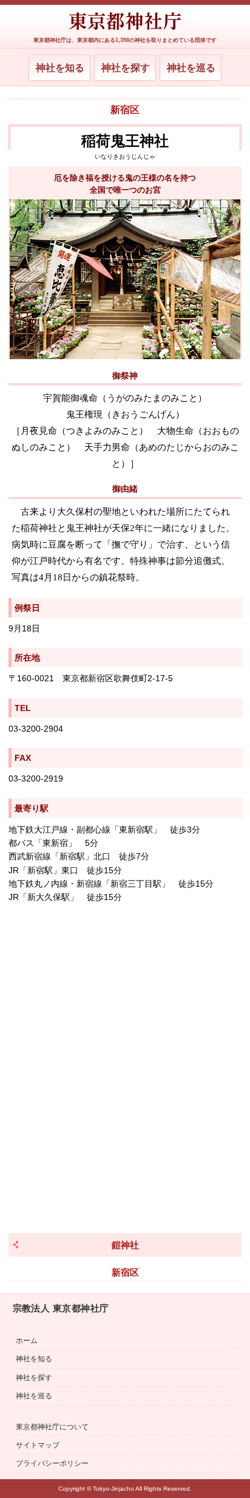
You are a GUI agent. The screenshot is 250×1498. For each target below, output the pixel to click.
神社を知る (60, 68)
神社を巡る (191, 68)
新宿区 (125, 110)
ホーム (27, 1340)
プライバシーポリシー (52, 1463)
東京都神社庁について (52, 1427)
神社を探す (125, 68)
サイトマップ (37, 1445)
